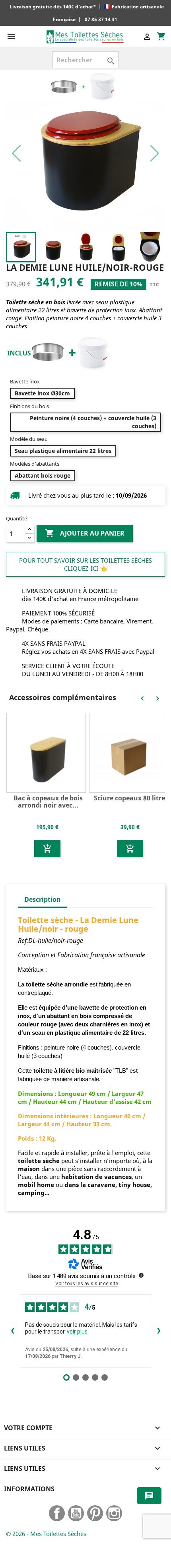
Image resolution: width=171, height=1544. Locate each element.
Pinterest (95, 1513)
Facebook (57, 1513)
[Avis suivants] (158, 1331)
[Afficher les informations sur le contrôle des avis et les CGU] (141, 1275)
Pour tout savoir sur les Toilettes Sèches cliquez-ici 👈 (85, 564)
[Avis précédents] (12, 1331)
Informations (29, 1488)
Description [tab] (42, 899)
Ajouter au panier (84, 533)
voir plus (77, 1331)
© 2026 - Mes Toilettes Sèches (46, 1534)
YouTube (76, 1513)
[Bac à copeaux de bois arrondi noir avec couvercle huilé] (47, 752)
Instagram (114, 1513)
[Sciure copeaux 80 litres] (130, 752)
